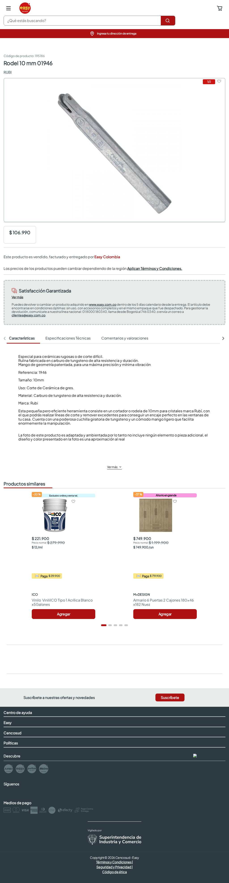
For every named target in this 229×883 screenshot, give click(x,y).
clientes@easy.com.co (28, 315)
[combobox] (89, 21)
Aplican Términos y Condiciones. (154, 268)
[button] (114, 33)
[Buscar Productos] (168, 21)
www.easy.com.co (102, 304)
